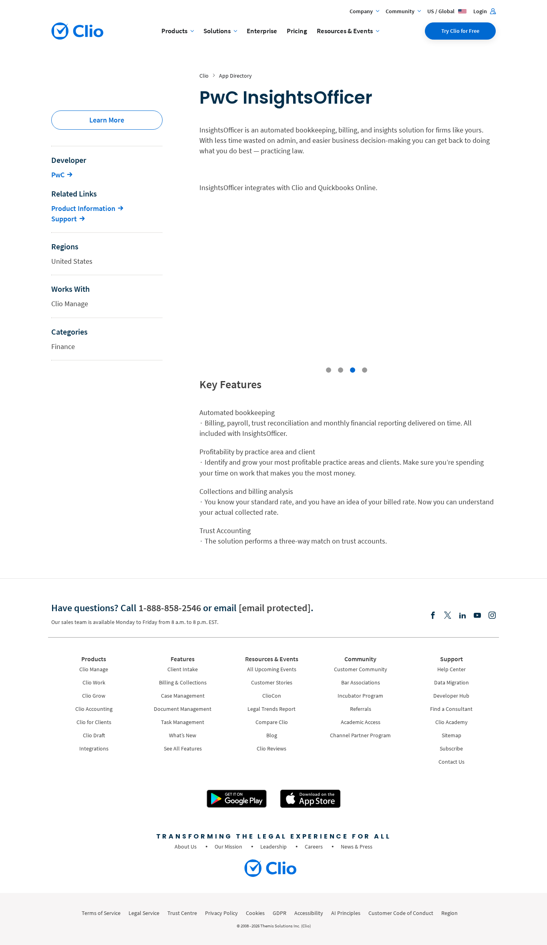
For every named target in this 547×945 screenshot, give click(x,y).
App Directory (235, 75)
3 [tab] (353, 370)
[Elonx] (447, 615)
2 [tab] (341, 370)
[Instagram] (492, 615)
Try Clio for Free (460, 30)
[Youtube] (477, 615)
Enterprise (262, 30)
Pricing (297, 30)
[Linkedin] (462, 615)
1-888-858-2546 (170, 608)
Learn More (106, 119)
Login (480, 11)
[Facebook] (432, 615)
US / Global (441, 11)
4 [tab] (365, 370)
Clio (204, 75)
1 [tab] (329, 370)
